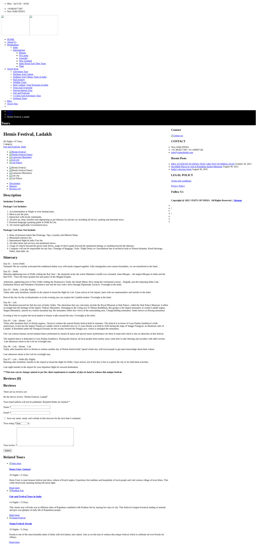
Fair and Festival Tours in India (25, 496)
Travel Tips (12, 103)
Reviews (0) (15, 189)
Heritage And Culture (23, 74)
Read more (14, 488)
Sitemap (238, 200)
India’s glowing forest (181, 169)
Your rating (9, 423)
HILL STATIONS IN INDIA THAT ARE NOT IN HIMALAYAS (203, 164)
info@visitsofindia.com (182, 152)
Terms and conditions (181, 181)
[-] (29, 34)
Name (7, 407)
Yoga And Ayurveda (22, 87)
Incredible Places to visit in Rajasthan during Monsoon (196, 166)
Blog (9, 101)
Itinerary (13, 186)
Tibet (21, 66)
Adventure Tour (20, 71)
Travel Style (12, 69)
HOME (10, 39)
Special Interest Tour (22, 90)
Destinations (13, 44)
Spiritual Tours (20, 98)
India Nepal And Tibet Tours (32, 63)
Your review (10, 445)
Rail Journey (19, 79)
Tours (9, 114)
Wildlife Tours (19, 82)
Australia (23, 58)
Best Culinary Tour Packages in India (30, 85)
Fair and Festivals (21, 93)
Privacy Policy (178, 186)
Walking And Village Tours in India (30, 77)
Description (14, 183)
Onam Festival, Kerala (20, 523)
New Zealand (25, 61)
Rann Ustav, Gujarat (19, 469)
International (19, 50)
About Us (11, 42)
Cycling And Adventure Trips (27, 95)
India (15, 47)
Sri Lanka (23, 55)
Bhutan (22, 53)
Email (7, 412)
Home (10, 111)
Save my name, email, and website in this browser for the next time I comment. (44, 418)
